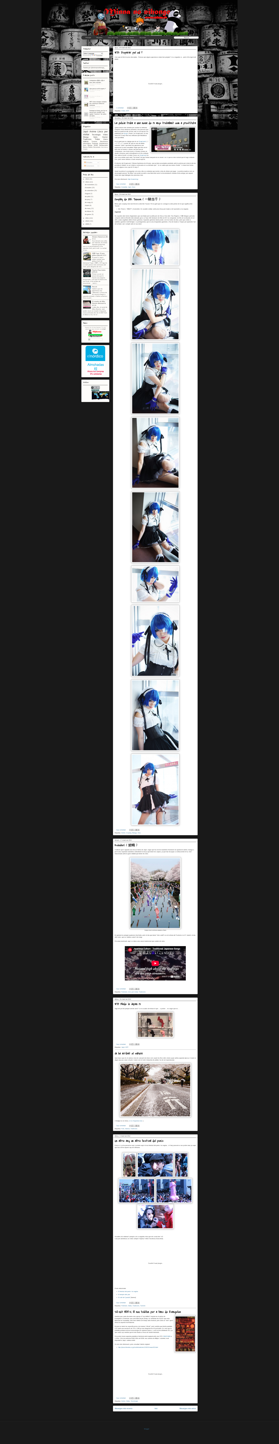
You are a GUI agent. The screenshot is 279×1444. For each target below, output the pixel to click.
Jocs (84, 145)
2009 (87, 224)
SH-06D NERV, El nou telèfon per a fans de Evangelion (148, 1312)
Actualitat (124, 187)
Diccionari (143, 37)
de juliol (88, 196)
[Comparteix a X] (132, 108)
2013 (87, 179)
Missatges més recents (123, 1408)
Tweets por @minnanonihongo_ (94, 68)
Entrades (89, 162)
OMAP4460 (166, 1336)
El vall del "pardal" (124, 1297)
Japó (129, 187)
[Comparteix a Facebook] (134, 108)
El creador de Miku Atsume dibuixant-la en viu (99, 303)
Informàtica (87, 143)
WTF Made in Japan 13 (128, 1004)
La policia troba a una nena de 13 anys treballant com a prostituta (155, 123)
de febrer (88, 211)
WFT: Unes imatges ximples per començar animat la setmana (98, 103)
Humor (105, 137)
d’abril (87, 205)
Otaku (130, 1306)
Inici (156, 1408)
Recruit (94, 287)
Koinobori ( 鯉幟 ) (126, 845)
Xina (139, 833)
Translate (99, 55)
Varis (95, 137)
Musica (85, 147)
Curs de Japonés (128, 37)
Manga (134, 833)
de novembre (89, 184)
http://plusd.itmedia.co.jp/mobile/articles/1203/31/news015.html (138, 1347)
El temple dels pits (124, 1294)
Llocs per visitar (113, 37)
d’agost (87, 193)
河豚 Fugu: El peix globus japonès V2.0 (99, 254)
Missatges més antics (187, 1408)
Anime (123, 833)
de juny (87, 199)
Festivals (124, 992)
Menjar (90, 145)
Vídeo (123, 111)
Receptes (99, 37)
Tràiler (97, 139)
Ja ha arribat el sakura (129, 1053)
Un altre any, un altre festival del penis (139, 1141)
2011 (87, 218)
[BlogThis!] (130, 108)
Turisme (142, 1306)
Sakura (127, 1128)
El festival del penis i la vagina (128, 1291)
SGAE (96, 145)
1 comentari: (120, 108)
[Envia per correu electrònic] (128, 108)
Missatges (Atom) (160, 1415)
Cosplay (128, 833)
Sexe (133, 187)
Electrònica (104, 141)
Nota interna (104, 147)
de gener (88, 214)
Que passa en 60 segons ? (97, 88)
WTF (127, 111)
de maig (88, 202)
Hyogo (125, 133)
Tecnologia (134, 1401)
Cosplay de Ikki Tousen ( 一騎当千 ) (137, 199)
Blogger (146, 1429)
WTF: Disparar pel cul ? (128, 52)
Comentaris (90, 166)
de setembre (89, 190)
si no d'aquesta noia (135, 1121)
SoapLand (142, 141)
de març (88, 208)
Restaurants (103, 145)
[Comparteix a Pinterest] (136, 108)
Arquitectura (103, 143)
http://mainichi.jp (133, 179)
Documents (96, 147)
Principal (88, 37)
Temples (85, 149)
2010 (87, 221)
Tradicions (142, 992)
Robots (90, 147)
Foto (122, 1128)
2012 (87, 182)
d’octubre (88, 187)
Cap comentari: (121, 184)
